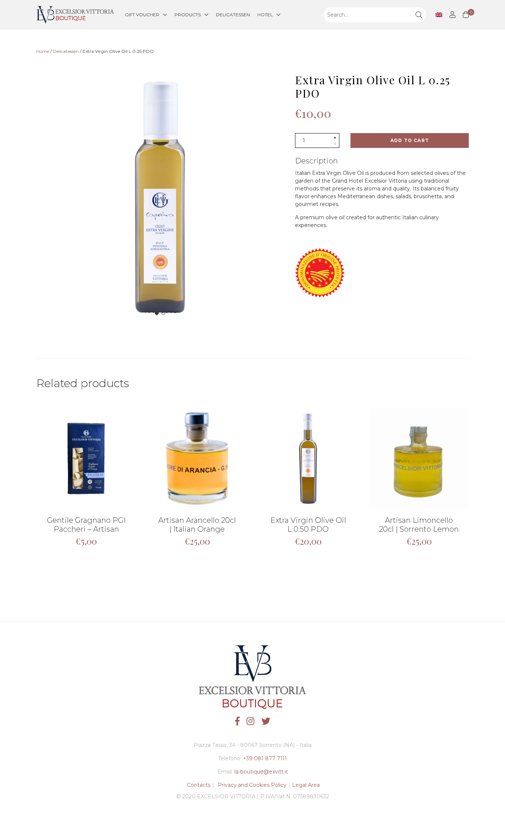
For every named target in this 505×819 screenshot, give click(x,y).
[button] (157, 313)
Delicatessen (233, 14)
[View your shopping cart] (466, 15)
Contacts (198, 785)
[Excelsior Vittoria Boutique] (75, 15)
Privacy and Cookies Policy (252, 785)
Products (187, 14)
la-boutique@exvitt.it (261, 771)
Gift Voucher (142, 14)
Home (42, 51)
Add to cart (409, 140)
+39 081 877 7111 (265, 758)
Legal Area (306, 785)
